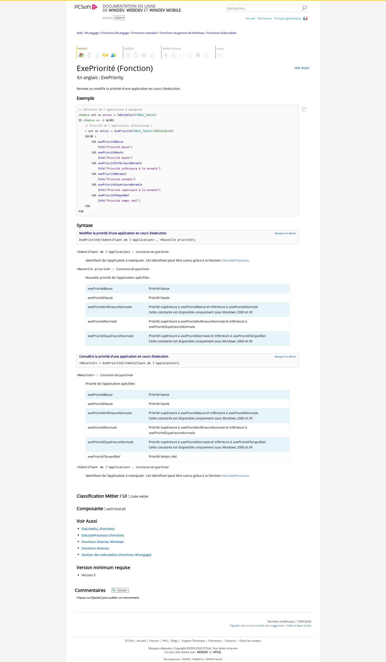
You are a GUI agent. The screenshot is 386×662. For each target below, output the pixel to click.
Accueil (250, 18)
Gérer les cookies (250, 641)
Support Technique (193, 641)
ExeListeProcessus (235, 260)
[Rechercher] (304, 8)
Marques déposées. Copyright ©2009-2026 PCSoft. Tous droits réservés (193, 648)
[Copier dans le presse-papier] (304, 110)
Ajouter (122, 590)
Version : (108, 18)
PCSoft (129, 641)
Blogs (174, 641)
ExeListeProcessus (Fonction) (103, 535)
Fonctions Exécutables (222, 33)
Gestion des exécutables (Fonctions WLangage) (116, 555)
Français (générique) (287, 18)
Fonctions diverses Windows (103, 542)
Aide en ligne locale (299, 625)
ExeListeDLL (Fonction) (98, 529)
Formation (214, 641)
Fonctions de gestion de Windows (182, 33)
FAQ (165, 641)
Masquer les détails (285, 233)
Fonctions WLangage (115, 33)
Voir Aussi (302, 68)
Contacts (230, 641)
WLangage (92, 33)
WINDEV (186, 659)
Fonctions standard (144, 33)
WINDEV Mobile (214, 659)
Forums (154, 641)
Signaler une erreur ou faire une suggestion (257, 625)
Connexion (264, 18)
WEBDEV (197, 659)
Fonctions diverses (95, 548)
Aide (79, 33)
